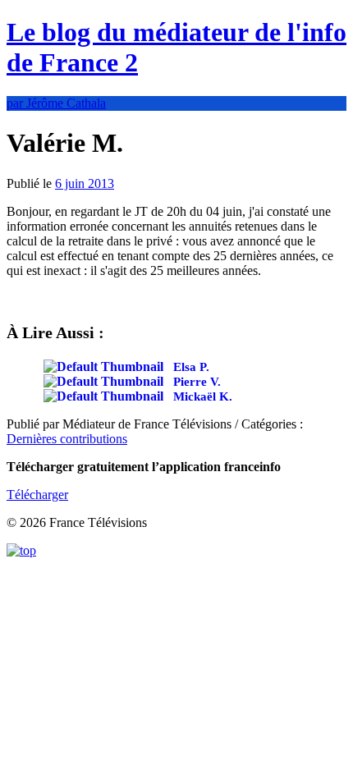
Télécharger (37, 495)
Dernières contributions (67, 439)
